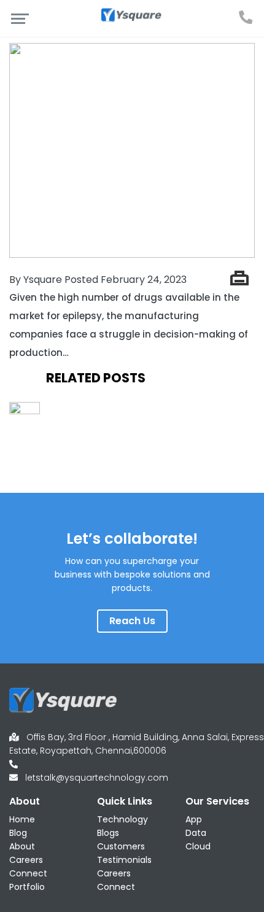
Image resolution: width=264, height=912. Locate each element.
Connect (28, 873)
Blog (18, 833)
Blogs (108, 833)
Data (195, 833)
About (22, 846)
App (193, 819)
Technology (122, 819)
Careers (26, 860)
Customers (121, 846)
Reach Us (132, 621)
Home (22, 819)
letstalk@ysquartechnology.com (96, 777)
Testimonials (124, 860)
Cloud (198, 846)
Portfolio (27, 887)
